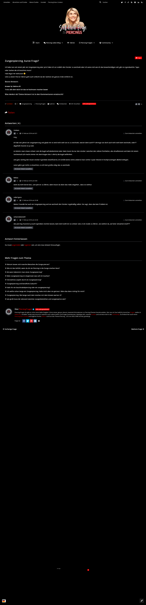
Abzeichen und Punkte (20, 2)
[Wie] (136, 104)
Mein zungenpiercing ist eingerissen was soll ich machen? (28, 276)
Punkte (93, 314)
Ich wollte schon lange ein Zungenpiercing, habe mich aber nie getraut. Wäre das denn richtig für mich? (46, 291)
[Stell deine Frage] (142, 601)
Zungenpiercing (27, 104)
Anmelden (7, 2)
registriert (27, 245)
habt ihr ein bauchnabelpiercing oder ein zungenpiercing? (28, 287)
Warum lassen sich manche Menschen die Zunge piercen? (28, 264)
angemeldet (16, 245)
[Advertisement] (73, 582)
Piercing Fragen (86, 43)
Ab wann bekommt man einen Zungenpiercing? (24, 272)
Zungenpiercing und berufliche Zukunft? (22, 284)
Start (37, 43)
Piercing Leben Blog (53, 43)
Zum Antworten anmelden (133, 133)
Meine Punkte (33, 2)
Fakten (72, 43)
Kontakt (43, 2)
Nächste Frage (137, 329)
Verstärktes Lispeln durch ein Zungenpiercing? (24, 280)
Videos (44, 316)
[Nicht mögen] (139, 104)
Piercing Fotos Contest (55, 2)
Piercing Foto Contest (21, 316)
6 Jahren (52, 104)
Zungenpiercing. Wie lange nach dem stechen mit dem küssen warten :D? (34, 295)
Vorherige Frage (10, 329)
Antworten (63, 104)
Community (106, 43)
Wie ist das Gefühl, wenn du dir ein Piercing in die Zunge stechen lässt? (33, 268)
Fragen (132, 312)
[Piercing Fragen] (73, 23)
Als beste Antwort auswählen (23, 169)
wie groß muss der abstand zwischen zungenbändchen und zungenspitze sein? (36, 299)
